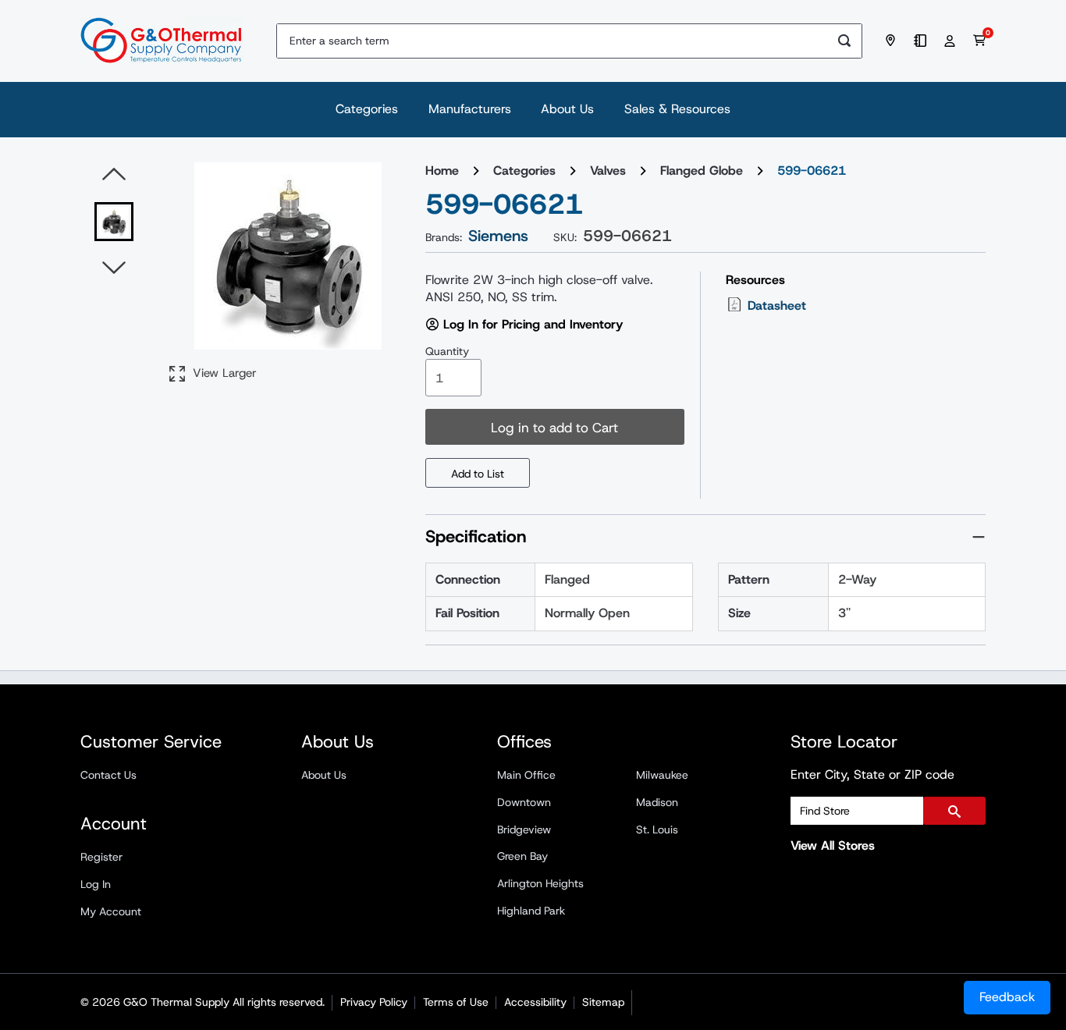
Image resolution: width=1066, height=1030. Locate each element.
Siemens (498, 236)
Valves (608, 170)
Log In (95, 884)
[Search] (844, 41)
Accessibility (535, 1002)
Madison (657, 802)
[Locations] (892, 40)
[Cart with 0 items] (979, 40)
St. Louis (657, 829)
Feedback (1007, 997)
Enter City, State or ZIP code (872, 774)
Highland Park (531, 911)
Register (101, 857)
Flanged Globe (701, 170)
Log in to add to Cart (554, 427)
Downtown (524, 802)
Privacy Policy (373, 1002)
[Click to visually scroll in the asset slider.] (113, 174)
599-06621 (811, 170)
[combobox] (552, 41)
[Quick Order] (922, 40)
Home (442, 170)
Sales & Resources (677, 109)
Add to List (477, 474)
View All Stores (833, 845)
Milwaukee (662, 775)
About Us (567, 109)
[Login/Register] (952, 40)
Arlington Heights (540, 883)
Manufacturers (469, 109)
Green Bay (522, 856)
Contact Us (108, 775)
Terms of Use (456, 1002)
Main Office (526, 775)
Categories (367, 109)
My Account (110, 911)
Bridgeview (524, 829)
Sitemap (603, 1002)
